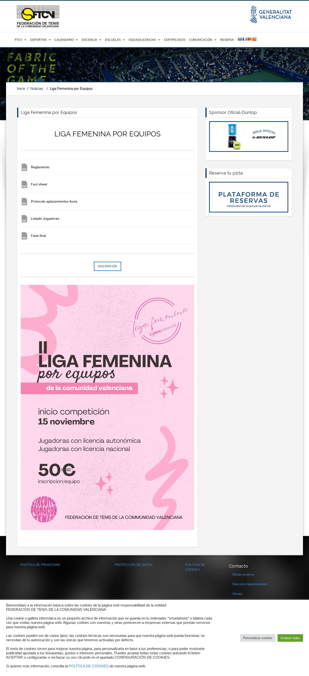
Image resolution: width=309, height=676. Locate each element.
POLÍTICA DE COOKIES (89, 666)
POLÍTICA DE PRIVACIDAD (40, 565)
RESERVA (227, 40)
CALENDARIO (64, 40)
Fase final (38, 236)
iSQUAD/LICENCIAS (142, 40)
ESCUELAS (113, 40)
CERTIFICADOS (174, 40)
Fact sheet (39, 184)
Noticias (36, 88)
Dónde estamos (243, 574)
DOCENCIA (89, 40)
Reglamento (40, 167)
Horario (237, 594)
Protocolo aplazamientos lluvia (54, 201)
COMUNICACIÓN (200, 40)
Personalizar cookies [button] (257, 638)
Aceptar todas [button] (290, 638)
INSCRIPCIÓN (107, 266)
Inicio (21, 88)
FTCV (18, 40)
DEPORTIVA (38, 40)
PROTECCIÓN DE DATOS (133, 565)
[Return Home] (38, 16)
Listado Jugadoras (45, 218)
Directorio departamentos (249, 584)
